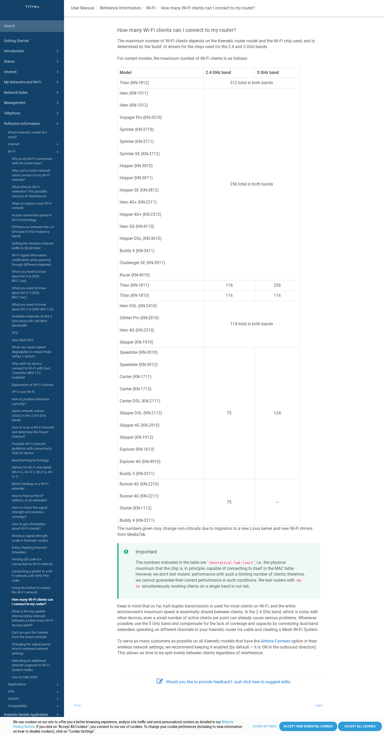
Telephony (12, 113)
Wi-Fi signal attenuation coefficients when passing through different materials (31, 259)
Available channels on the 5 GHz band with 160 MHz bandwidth (32, 320)
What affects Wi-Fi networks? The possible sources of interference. (29, 191)
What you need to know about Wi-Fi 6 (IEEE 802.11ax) (29, 276)
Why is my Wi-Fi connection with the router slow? (32, 161)
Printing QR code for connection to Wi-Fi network (32, 561)
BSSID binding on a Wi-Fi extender (30, 486)
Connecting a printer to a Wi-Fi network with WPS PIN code (32, 575)
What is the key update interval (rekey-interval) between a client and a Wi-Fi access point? (32, 618)
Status (9, 61)
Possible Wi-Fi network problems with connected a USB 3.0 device (32, 448)
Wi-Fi (11, 151)
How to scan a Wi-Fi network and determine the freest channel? (33, 431)
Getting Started (16, 41)
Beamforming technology (30, 460)
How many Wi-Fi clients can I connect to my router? (32, 602)
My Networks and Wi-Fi (22, 82)
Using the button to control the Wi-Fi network (31, 590)
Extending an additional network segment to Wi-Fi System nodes (31, 665)
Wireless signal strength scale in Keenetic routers (30, 538)
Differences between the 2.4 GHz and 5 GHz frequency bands (33, 231)
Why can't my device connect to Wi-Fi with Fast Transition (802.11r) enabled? (31, 370)
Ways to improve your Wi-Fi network (32, 205)
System (13, 699)
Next (319, 705)
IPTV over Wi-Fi (23, 392)
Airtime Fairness (275, 641)
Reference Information (22, 123)
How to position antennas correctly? (30, 401)
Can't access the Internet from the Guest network (30, 634)
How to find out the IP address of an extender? (29, 498)
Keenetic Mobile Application (26, 715)
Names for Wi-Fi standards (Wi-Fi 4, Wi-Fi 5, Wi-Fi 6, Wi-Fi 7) (32, 471)
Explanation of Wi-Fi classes (33, 385)
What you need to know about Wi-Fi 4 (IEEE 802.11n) (32, 307)
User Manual (82, 7)
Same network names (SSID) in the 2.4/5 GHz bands (29, 415)
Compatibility (17, 706)
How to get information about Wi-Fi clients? (28, 526)
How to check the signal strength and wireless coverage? (29, 512)
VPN (11, 691)
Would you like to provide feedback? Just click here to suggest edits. (228, 681)
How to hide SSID (25, 677)
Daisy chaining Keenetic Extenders (29, 550)
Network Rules (15, 92)
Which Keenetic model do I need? (27, 134)
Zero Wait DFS (22, 340)
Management (15, 103)
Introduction (14, 51)
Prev (78, 705)
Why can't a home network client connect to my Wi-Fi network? (31, 175)
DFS (15, 333)
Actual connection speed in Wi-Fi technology (32, 217)
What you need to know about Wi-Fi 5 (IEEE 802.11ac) (29, 292)
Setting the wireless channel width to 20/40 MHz (33, 245)
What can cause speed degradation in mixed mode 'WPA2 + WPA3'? (31, 351)
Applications (17, 684)
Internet (10, 72)
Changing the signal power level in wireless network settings (31, 648)
